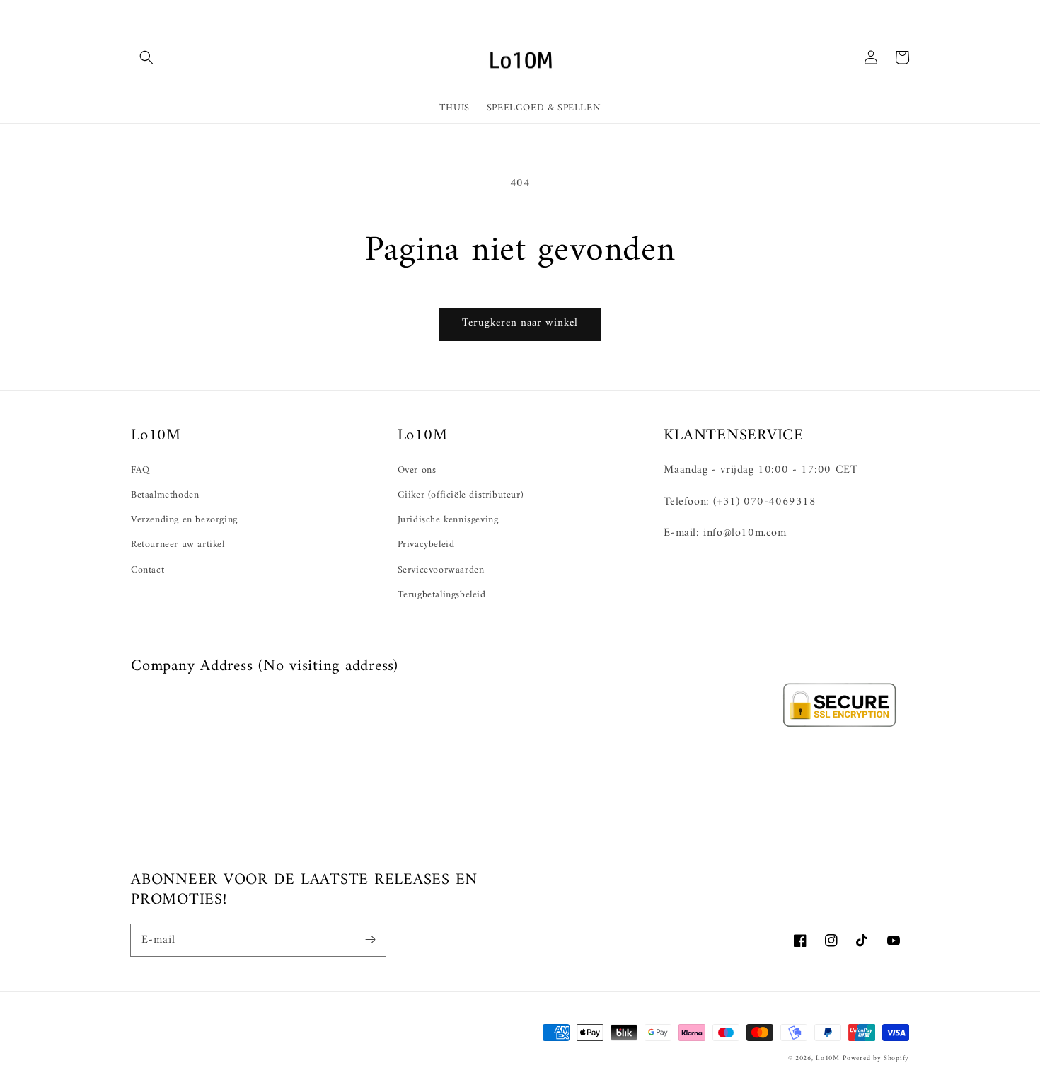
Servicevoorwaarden (441, 570)
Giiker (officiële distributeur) (461, 495)
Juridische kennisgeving (448, 520)
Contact (147, 570)
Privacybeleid (426, 544)
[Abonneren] (370, 939)
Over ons (417, 470)
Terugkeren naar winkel (520, 323)
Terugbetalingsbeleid (442, 595)
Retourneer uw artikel (178, 544)
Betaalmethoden (165, 495)
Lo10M (828, 1058)
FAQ (140, 470)
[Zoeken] (146, 57)
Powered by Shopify (876, 1058)
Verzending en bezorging (184, 520)
